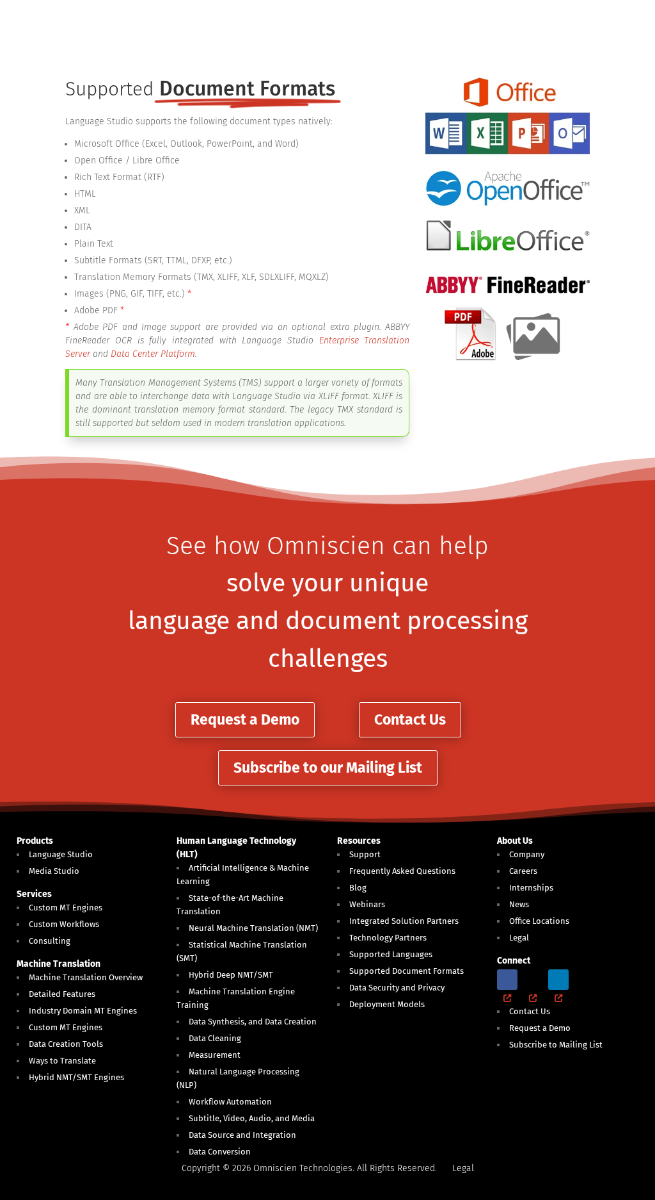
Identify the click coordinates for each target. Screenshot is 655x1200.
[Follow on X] (533, 979)
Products (35, 840)
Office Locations (539, 921)
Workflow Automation (230, 1101)
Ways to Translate (62, 1060)
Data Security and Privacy (397, 987)
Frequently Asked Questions (402, 871)
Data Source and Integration (242, 1135)
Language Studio (61, 854)
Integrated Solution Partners (404, 921)
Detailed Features (62, 994)
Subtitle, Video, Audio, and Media (252, 1118)
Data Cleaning (215, 1038)
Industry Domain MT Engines (83, 1010)
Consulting (49, 941)
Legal (519, 937)
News (519, 904)
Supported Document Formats (406, 971)
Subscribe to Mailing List (556, 1044)
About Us (515, 840)
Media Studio (54, 871)
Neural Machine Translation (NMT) (253, 928)
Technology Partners (388, 937)
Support (365, 854)
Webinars (367, 904)
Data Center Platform (153, 354)
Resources (359, 840)
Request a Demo (245, 719)
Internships (531, 887)
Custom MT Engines (65, 907)
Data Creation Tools (66, 1044)
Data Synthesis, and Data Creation (253, 1021)
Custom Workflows (64, 924)
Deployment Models (387, 1004)
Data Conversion (220, 1151)
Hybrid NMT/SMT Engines (76, 1077)
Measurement (215, 1055)
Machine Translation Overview (86, 977)
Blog (358, 887)
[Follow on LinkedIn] (558, 979)
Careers (523, 871)
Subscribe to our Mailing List (327, 768)
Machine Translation (58, 963)
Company (526, 854)
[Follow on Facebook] (507, 979)
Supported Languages (390, 954)
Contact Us (410, 719)
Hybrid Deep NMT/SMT (231, 975)
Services (34, 894)
